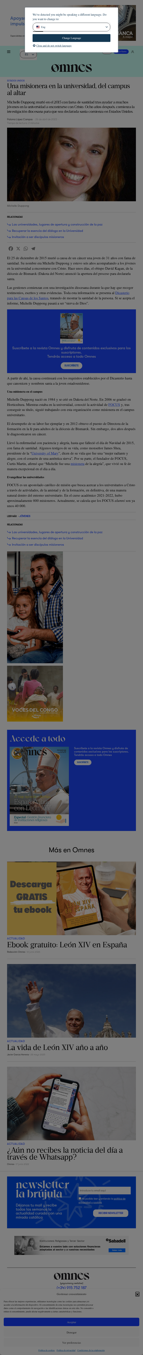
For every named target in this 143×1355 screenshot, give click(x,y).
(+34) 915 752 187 (72, 1287)
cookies (97, 1202)
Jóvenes (24, 516)
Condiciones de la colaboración (91, 1350)
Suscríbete (121, 51)
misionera (77, 463)
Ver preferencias (71, 1342)
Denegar (72, 1332)
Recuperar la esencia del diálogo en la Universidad (47, 231)
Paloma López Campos (20, 119)
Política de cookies (46, 1350)
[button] (137, 1294)
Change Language (71, 38)
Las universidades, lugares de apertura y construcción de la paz (57, 224)
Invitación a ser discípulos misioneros (38, 237)
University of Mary (44, 453)
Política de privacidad (66, 1350)
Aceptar (71, 1322)
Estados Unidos (16, 80)
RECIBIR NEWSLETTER (110, 1213)
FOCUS (114, 404)
